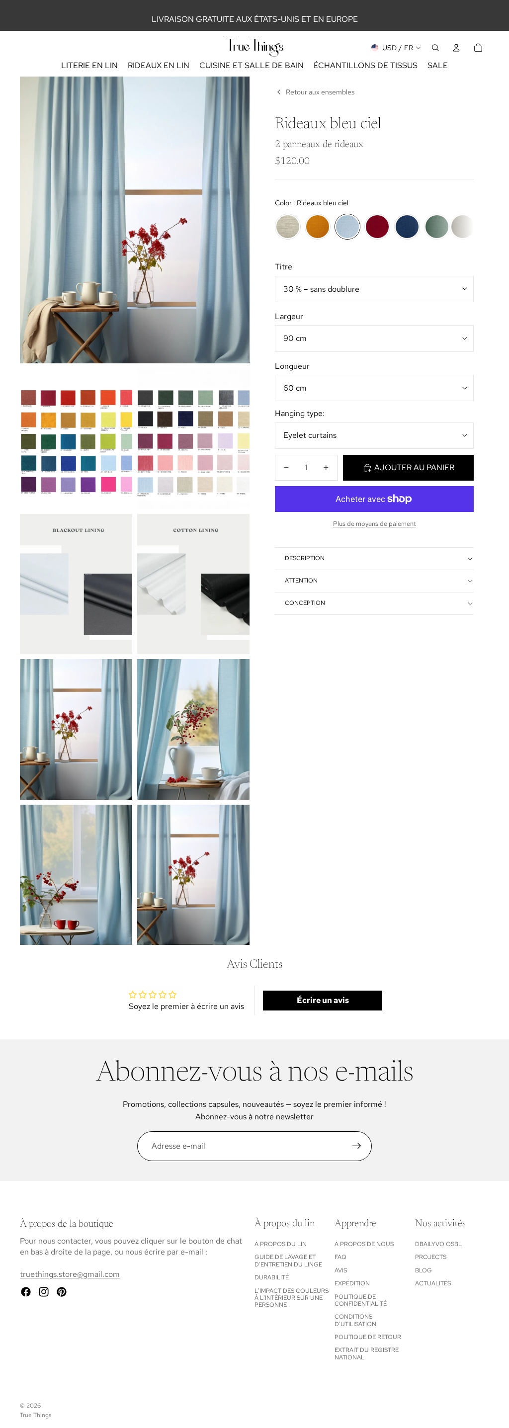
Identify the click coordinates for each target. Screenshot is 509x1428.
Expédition (352, 1283)
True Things (35, 1415)
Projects (430, 1257)
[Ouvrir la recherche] (435, 48)
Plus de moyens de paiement (374, 523)
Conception (305, 603)
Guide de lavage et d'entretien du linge (288, 1260)
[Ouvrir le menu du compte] (456, 48)
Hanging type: (300, 413)
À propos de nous (364, 1244)
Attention (301, 581)
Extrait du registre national (367, 1353)
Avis (341, 1270)
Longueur (292, 366)
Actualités (433, 1283)
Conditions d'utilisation (355, 1320)
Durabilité (271, 1277)
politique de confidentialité (361, 1300)
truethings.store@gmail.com (70, 1274)
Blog (423, 1270)
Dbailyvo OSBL (438, 1244)
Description (305, 558)
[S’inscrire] (356, 1146)
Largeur (289, 316)
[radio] (288, 227)
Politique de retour (368, 1337)
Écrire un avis (323, 1000)
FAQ (340, 1257)
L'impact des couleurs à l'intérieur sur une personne (291, 1298)
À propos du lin (280, 1244)
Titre (283, 266)
